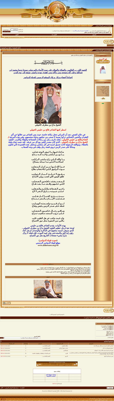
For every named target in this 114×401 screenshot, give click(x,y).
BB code (110, 331)
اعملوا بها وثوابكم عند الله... (107, 348)
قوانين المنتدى (110, 337)
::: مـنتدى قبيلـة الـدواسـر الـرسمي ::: (99, 30)
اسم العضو (21, 29)
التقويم (16, 34)
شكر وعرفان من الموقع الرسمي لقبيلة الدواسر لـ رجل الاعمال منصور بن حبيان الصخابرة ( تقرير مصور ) (65, 267)
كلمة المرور (20, 31)
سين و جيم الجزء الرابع (108, 356)
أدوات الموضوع (16, 47)
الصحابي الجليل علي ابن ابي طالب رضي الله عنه (103, 345)
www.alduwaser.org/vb (48, 245)
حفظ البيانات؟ (6, 29)
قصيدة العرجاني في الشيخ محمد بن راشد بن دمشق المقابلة (75, 273)
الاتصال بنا (22, 387)
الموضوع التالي (53, 314)
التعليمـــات (54, 34)
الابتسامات (111, 332)
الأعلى (2, 387)
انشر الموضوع (110, 45)
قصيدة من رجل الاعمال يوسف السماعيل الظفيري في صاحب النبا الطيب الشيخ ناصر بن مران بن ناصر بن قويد (63, 269)
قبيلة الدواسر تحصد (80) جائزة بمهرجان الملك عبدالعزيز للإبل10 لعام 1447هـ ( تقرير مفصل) (68, 272)
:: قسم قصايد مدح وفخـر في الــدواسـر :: (61, 30)
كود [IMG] (111, 333)
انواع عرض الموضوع (6, 47)
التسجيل (94, 34)
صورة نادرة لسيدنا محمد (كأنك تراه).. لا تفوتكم (103, 350)
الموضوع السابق (60, 314)
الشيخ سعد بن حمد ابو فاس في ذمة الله (80, 270)
